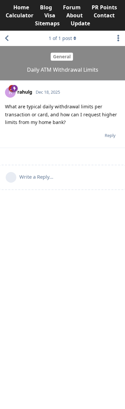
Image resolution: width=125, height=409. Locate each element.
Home (21, 7)
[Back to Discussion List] (6, 38)
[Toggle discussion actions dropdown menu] (118, 38)
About (74, 15)
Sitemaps (47, 23)
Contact (104, 15)
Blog (46, 7)
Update (80, 23)
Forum (72, 7)
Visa (49, 15)
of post (60, 38)
